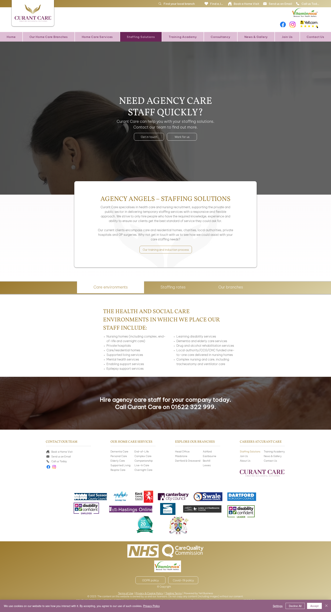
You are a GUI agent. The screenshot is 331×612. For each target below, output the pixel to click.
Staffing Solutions (250, 451)
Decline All (295, 606)
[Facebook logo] (283, 24)
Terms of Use (125, 593)
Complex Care (143, 456)
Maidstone (181, 456)
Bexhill (206, 460)
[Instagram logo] (292, 24)
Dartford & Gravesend (187, 460)
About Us (245, 460)
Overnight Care (143, 469)
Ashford (207, 451)
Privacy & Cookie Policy (149, 593)
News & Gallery (273, 456)
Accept (314, 606)
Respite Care (118, 469)
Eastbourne (209, 456)
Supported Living (120, 465)
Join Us (244, 456)
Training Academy (274, 451)
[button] (49, 37)
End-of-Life (141, 451)
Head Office (182, 451)
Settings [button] (278, 606)
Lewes (207, 465)
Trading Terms (173, 593)
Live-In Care (141, 465)
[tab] (110, 287)
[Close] (326, 606)
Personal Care (119, 456)
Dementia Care (119, 451)
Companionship (143, 460)
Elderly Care (118, 460)
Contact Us (270, 460)
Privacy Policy (151, 606)
